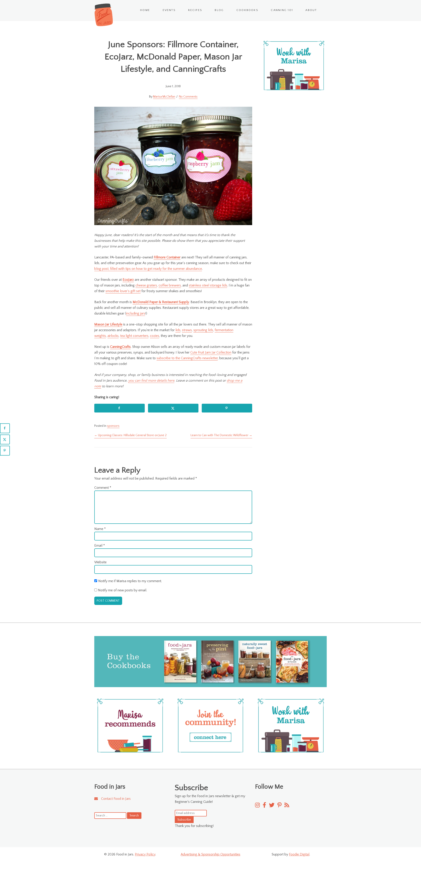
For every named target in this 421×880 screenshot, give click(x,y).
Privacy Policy (145, 854)
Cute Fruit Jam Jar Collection (210, 352)
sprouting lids (203, 330)
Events (169, 10)
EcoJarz (128, 280)
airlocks (113, 336)
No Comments (188, 96)
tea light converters (134, 336)
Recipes (195, 10)
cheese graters (146, 285)
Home (145, 10)
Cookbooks (247, 10)
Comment (102, 488)
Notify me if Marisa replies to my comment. (130, 581)
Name (100, 529)
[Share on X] (173, 408)
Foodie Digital (299, 854)
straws (187, 330)
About (311, 10)
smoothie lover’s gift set (123, 291)
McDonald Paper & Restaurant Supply (161, 302)
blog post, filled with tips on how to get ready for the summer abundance (148, 269)
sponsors (113, 426)
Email (99, 546)
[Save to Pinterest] (227, 408)
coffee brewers (170, 285)
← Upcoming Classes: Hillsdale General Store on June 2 (130, 435)
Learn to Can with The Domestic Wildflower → (221, 435)
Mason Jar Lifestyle (108, 324)
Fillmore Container (167, 257)
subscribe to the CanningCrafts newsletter (187, 358)
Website (100, 562)
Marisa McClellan (164, 96)
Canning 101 (282, 10)
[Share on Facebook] (119, 408)
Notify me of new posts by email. (122, 590)
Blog (219, 10)
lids (177, 330)
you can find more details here (151, 380)
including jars (135, 313)
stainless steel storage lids (208, 285)
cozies (154, 336)
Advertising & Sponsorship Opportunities (210, 854)
